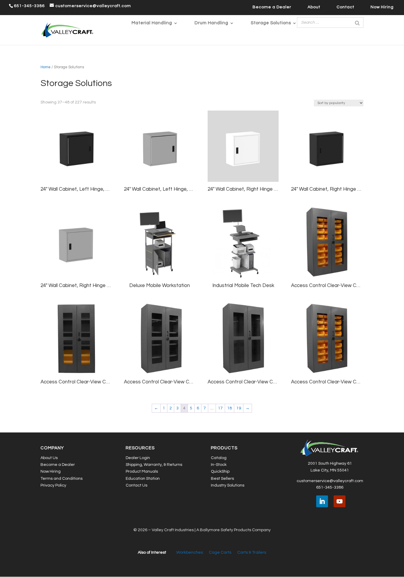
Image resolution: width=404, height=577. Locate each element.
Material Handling (152, 23)
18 (229, 408)
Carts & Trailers (251, 552)
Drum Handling (211, 23)
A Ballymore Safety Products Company (233, 530)
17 (220, 408)
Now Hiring (382, 7)
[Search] (357, 22)
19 (238, 408)
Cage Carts (220, 552)
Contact (345, 7)
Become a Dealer (272, 7)
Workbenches (189, 552)
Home (46, 67)
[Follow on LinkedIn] (322, 501)
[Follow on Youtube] (339, 501)
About (314, 7)
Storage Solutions (271, 23)
